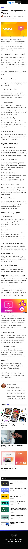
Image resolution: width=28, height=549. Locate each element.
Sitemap (23, 543)
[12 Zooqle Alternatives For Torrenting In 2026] (5, 483)
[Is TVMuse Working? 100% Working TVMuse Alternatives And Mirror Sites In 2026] (5, 509)
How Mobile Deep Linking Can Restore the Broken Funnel (12, 446)
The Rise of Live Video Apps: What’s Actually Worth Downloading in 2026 (12, 424)
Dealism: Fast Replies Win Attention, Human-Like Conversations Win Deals (13, 467)
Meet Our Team (18, 539)
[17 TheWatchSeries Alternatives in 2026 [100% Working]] (5, 503)
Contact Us (17, 543)
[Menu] (2, 2)
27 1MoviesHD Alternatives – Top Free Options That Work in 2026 (18, 495)
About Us (11, 539)
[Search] (26, 2)
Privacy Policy (9, 541)
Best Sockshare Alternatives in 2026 (18, 488)
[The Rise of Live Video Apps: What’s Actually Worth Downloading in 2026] (14, 415)
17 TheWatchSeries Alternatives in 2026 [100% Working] (17, 502)
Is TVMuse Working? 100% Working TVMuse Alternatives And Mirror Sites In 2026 (18, 509)
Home (6, 539)
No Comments (8, 18)
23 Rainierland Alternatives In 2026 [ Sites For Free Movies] (18, 516)
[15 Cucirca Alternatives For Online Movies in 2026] (5, 523)
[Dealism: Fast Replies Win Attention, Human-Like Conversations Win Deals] (14, 458)
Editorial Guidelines (8, 543)
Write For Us (18, 541)
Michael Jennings (8, 16)
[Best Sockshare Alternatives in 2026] (5, 490)
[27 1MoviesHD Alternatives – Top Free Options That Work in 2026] (5, 496)
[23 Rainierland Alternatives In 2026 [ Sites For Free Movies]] (5, 517)
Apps (3, 7)
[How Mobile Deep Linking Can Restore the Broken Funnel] (14, 437)
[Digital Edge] (14, 2)
